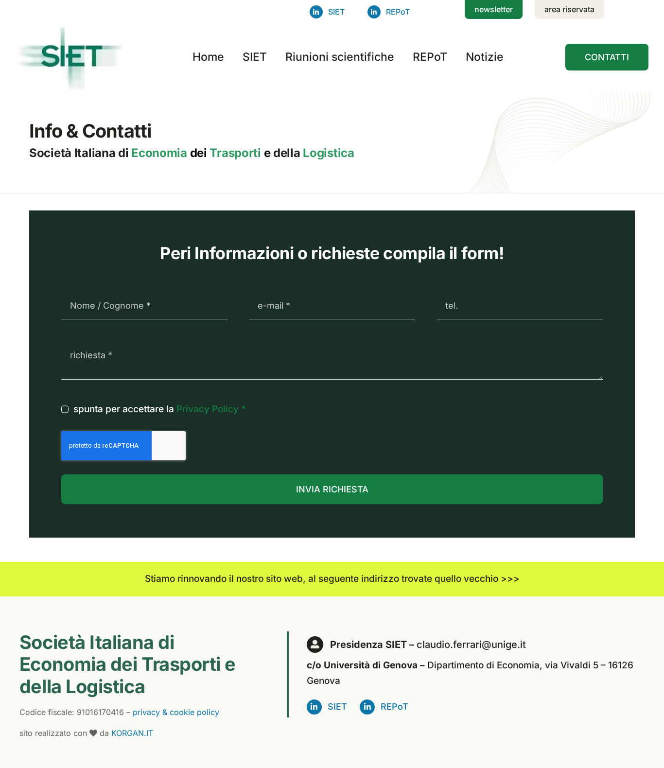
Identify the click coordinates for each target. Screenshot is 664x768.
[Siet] (73, 26)
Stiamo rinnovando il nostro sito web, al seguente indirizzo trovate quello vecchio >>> (332, 578)
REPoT (398, 12)
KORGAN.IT (132, 733)
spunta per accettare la (159, 409)
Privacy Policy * (211, 409)
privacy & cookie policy (176, 712)
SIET (336, 12)
